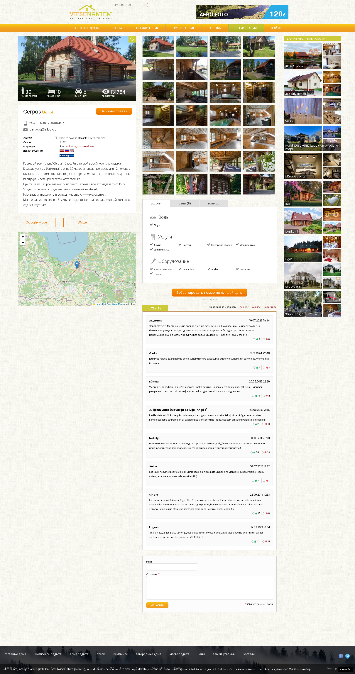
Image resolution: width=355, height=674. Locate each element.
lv (116, 5)
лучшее (244, 307)
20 (258, 480)
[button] (77, 265)
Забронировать (114, 111)
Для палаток (247, 245)
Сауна (157, 245)
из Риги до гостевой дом (80, 146)
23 (268, 452)
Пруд (156, 225)
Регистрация (246, 28)
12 (269, 541)
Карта (117, 28)
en (129, 5)
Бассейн (187, 245)
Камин (157, 274)
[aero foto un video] (242, 12)
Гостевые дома (86, 28)
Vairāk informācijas (300, 669)
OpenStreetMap (115, 304)
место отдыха (179, 654)
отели (101, 654)
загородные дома (148, 654)
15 (259, 395)
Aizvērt (346, 669)
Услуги (156, 203)
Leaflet (99, 304)
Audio (214, 269)
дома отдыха (79, 654)
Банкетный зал (162, 269)
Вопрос (213, 203)
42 (258, 541)
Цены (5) (184, 203)
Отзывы (215, 28)
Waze (82, 222)
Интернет (245, 269)
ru (122, 5)
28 (257, 452)
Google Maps (37, 222)
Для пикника (161, 249)
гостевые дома (15, 654)
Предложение (147, 28)
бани (201, 654)
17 (259, 513)
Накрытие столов (221, 245)
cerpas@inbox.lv (42, 129)
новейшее (270, 307)
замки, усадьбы (224, 654)
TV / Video (188, 269)
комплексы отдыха (47, 654)
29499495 (37, 123)
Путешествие (184, 28)
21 (258, 424)
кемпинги (120, 654)
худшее (256, 307)
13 (269, 424)
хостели (249, 654)
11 (269, 395)
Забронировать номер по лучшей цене (209, 292)
